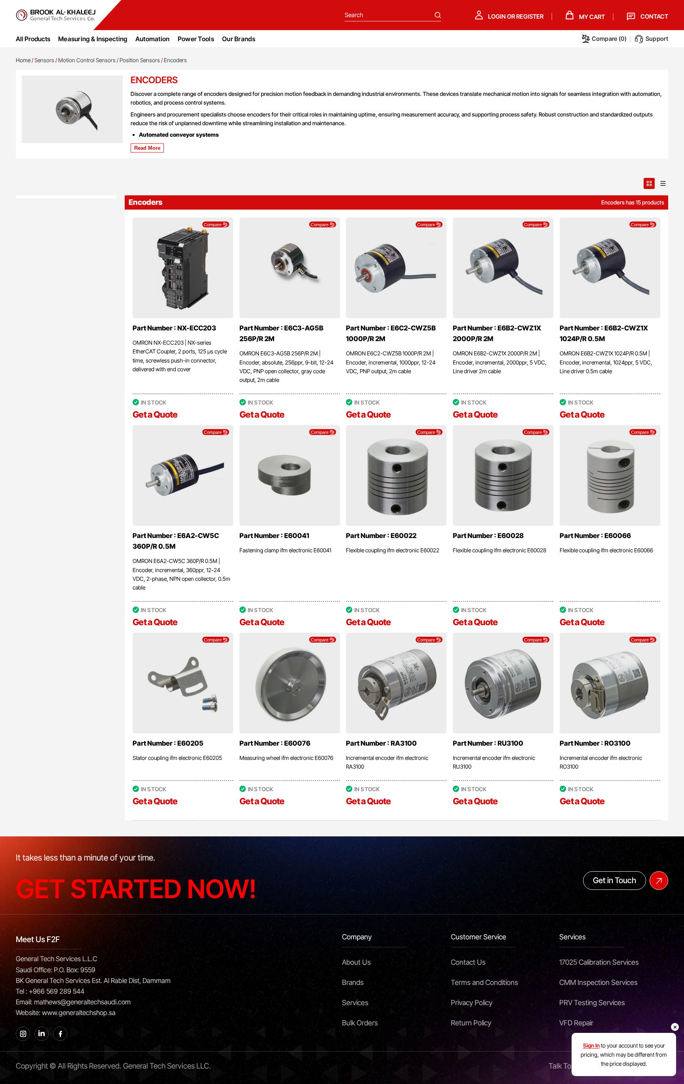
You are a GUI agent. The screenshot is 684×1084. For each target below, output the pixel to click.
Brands (353, 982)
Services (355, 1002)
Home (23, 60)
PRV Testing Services (592, 1002)
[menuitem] (92, 39)
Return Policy (471, 1023)
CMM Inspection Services (598, 982)
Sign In (591, 1045)
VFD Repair (576, 1023)
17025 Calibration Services (599, 962)
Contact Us (468, 962)
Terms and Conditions (484, 982)
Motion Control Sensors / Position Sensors (109, 60)
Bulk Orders (360, 1023)
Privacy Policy (471, 1002)
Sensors (44, 60)
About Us (356, 962)
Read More (147, 148)
